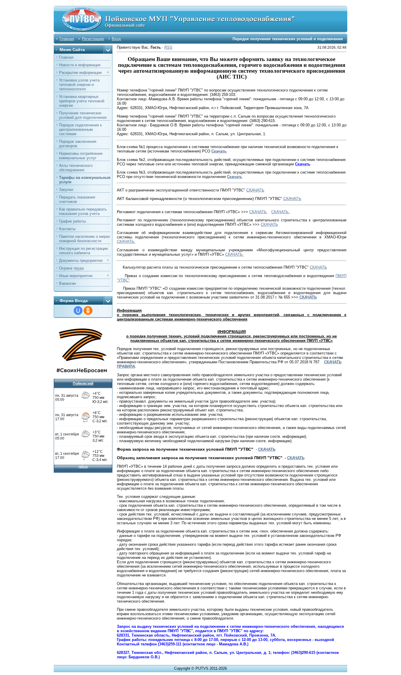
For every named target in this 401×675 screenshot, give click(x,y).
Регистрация (93, 39)
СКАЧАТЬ (255, 190)
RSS (168, 47)
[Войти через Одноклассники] (88, 310)
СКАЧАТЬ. (280, 212)
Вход (116, 39)
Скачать (219, 151)
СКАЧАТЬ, (258, 212)
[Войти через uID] (78, 310)
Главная (67, 39)
